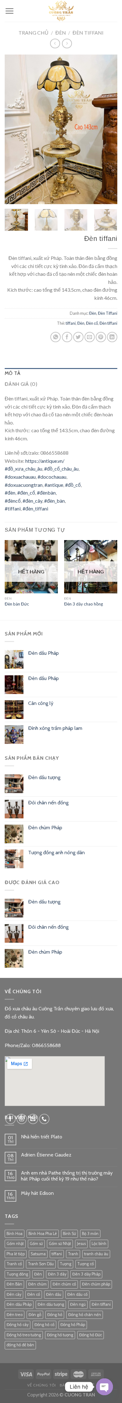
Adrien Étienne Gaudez (46, 1155)
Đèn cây (14, 1294)
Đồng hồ (54, 1314)
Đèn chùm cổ (64, 1284)
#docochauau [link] (52, 477)
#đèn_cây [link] (32, 501)
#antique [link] (53, 485)
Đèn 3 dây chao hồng (83, 603)
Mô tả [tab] (13, 373)
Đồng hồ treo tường (24, 1335)
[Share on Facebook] (67, 337)
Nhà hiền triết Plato (41, 1137)
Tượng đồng (17, 1274)
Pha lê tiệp (16, 1254)
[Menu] (9, 11)
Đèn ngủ (78, 1304)
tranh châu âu (96, 1254)
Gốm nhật (15, 1243)
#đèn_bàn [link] (54, 501)
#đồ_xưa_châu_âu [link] (23, 469)
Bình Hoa (15, 1233)
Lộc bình (99, 1243)
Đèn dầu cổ (77, 1294)
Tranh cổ (14, 1264)
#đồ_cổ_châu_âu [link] (61, 469)
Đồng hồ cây (17, 1324)
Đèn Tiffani (88, 33)
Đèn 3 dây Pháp (86, 1274)
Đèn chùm (37, 1284)
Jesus (81, 1243)
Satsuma (38, 1254)
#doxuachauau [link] (20, 477)
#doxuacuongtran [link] (24, 485)
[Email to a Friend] (89, 337)
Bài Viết (68, 1385)
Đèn (60, 33)
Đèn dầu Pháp (19, 1304)
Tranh (73, 1254)
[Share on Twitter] (78, 337)
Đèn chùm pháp (96, 1284)
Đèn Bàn (14, 1284)
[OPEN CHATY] (104, 1386)
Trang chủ (33, 33)
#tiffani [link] (13, 508)
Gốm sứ (36, 1243)
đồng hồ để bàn (20, 1345)
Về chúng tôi (41, 1385)
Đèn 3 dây (57, 1274)
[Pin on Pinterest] (101, 337)
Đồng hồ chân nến (84, 1314)
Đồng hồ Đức (90, 1335)
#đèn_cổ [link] (26, 493)
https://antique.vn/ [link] (44, 461)
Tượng (65, 1264)
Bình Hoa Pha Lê (42, 1233)
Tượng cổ (85, 1264)
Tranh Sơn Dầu (41, 1264)
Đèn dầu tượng (51, 1304)
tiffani (71, 323)
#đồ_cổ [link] (73, 485)
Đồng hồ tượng (60, 1335)
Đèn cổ (92, 323)
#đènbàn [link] (46, 493)
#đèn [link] (10, 493)
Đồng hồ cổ (44, 1324)
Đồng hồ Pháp (72, 1324)
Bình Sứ (69, 1233)
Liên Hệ (86, 1385)
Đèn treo (15, 1314)
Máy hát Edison (37, 1193)
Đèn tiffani (108, 323)
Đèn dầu (53, 1294)
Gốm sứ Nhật (60, 1243)
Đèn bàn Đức (17, 603)
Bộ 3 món (90, 1233)
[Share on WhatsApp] (55, 337)
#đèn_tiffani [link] (35, 508)
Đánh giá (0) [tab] (21, 384)
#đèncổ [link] (13, 501)
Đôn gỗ (34, 1314)
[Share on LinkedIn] (112, 337)
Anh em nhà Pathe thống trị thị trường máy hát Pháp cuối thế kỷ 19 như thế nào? (67, 1176)
